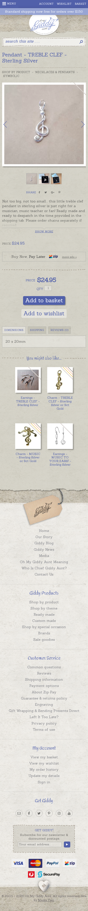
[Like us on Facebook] (29, 813)
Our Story (44, 537)
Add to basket (44, 300)
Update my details (44, 776)
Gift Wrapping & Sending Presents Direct (44, 711)
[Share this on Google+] (52, 192)
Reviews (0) (59, 330)
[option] (44, 124)
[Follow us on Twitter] (39, 813)
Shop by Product (16, 72)
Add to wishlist (44, 313)
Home (44, 531)
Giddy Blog (44, 543)
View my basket (44, 757)
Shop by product (44, 602)
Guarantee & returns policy (44, 698)
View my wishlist (44, 763)
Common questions (44, 667)
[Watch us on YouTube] (69, 813)
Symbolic (11, 76)
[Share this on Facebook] (39, 192)
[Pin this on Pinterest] (59, 192)
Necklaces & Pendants (55, 72)
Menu (11, 3)
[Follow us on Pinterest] (49, 813)
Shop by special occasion (44, 627)
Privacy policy (44, 723)
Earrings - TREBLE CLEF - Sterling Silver (28, 401)
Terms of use (44, 729)
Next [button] (78, 124)
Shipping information (44, 679)
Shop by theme (44, 608)
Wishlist (64, 3)
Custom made (44, 621)
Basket (80, 3)
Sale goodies (44, 639)
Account (46, 3)
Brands (44, 633)
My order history (44, 769)
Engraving (44, 704)
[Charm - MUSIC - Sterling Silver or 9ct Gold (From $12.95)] (28, 436)
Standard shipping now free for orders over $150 (44, 11)
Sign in (44, 782)
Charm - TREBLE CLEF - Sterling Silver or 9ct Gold (60, 403)
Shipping (37, 330)
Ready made (44, 614)
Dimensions (13, 330)
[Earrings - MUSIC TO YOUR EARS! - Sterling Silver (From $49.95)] (60, 436)
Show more (44, 231)
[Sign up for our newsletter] (19, 813)
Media (44, 556)
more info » (69, 256)
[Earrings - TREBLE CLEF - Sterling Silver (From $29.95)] (28, 380)
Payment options (44, 686)
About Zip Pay (44, 692)
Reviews (44, 673)
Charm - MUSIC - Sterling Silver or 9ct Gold (28, 457)
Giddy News (44, 549)
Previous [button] (9, 124)
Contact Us (44, 574)
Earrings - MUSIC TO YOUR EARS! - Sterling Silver (60, 459)
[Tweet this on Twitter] (46, 192)
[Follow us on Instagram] (59, 813)
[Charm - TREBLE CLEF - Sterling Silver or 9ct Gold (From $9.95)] (60, 380)
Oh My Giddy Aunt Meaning (44, 562)
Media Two (46, 900)
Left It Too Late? (44, 717)
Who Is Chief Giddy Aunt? (44, 568)
